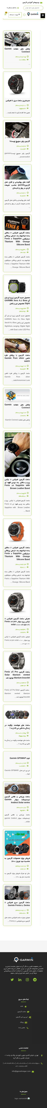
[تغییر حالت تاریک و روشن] (24, 15)
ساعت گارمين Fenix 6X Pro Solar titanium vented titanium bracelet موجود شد (17, 675)
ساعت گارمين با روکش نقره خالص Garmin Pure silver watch (17, 358)
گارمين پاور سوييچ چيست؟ (20, 141)
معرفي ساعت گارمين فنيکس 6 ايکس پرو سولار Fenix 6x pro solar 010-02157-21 (17, 622)
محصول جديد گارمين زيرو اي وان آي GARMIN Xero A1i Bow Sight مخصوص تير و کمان (17, 301)
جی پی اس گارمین (22, 1017)
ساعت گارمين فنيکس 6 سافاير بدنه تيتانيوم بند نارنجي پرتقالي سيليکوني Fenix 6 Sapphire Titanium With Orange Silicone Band (17, 239)
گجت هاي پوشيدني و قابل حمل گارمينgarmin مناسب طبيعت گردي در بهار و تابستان (17, 185)
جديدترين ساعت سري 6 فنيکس (18, 101)
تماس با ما (22, 1028)
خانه (21, 1006)
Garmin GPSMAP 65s (20, 758)
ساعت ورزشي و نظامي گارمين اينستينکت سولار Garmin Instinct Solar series (17, 800)
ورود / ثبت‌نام (14, 15)
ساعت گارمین (21, 1012)
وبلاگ (22, 1022)
